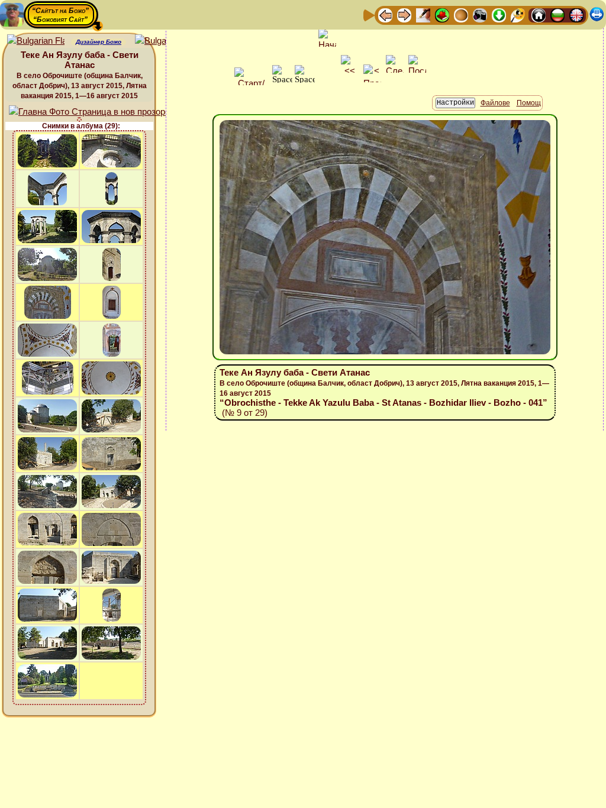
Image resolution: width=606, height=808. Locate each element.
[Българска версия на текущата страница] (164, 41)
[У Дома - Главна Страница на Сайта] (538, 14)
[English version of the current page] (36, 41)
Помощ (529, 103)
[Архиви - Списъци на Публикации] (423, 14)
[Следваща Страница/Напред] (404, 14)
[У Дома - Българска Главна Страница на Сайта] (557, 14)
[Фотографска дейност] (480, 14)
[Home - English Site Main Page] (576, 14)
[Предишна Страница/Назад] (385, 14)
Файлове (495, 103)
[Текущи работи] (461, 14)
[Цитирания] (442, 14)
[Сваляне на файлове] (499, 14)
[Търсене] (518, 14)
